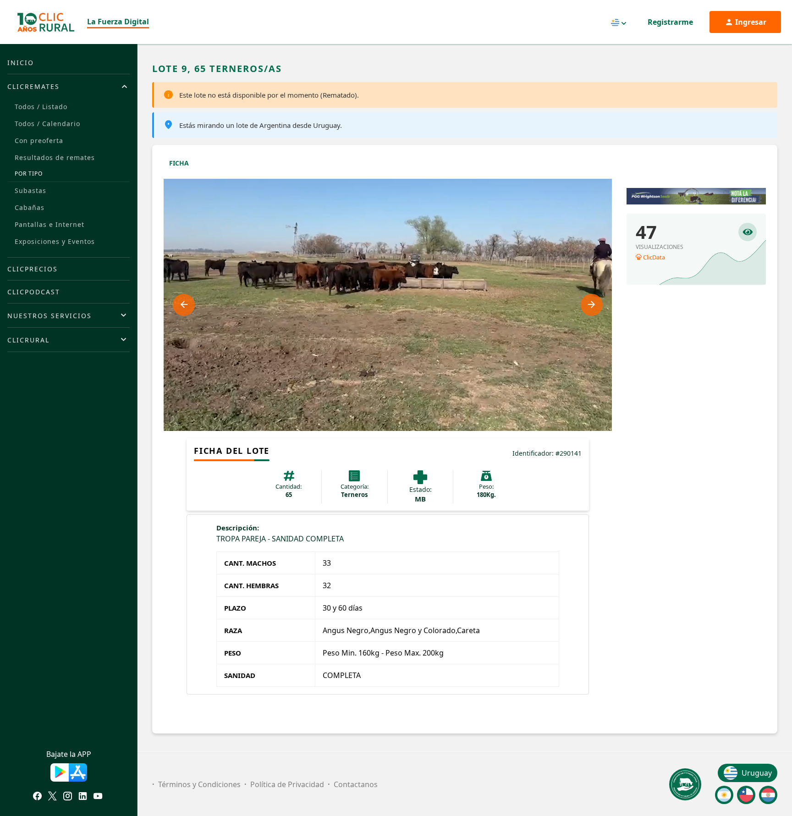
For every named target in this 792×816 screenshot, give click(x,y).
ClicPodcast (33, 291)
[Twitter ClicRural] (52, 797)
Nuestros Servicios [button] (49, 315)
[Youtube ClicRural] (98, 797)
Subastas (30, 190)
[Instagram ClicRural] (67, 797)
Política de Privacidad (287, 784)
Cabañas (29, 207)
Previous (184, 305)
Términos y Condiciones (199, 784)
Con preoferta (39, 140)
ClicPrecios (32, 269)
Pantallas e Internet (49, 224)
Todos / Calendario (47, 123)
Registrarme (670, 22)
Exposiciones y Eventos (55, 241)
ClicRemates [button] (33, 86)
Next (592, 305)
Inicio (20, 62)
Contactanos (356, 784)
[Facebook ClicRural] (37, 797)
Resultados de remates (55, 157)
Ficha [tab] (179, 163)
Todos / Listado (41, 106)
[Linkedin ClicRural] (82, 797)
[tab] (68, 86)
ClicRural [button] (28, 340)
